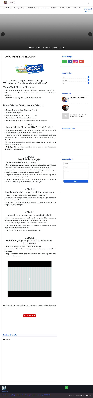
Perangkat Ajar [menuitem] (19, 8)
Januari (76, 80)
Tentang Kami (80, 395)
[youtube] (81, 61)
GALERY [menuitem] (53, 8)
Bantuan (88, 395)
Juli (76, 77)
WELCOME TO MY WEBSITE (78, 98)
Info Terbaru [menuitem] (7, 8)
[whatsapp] (64, 61)
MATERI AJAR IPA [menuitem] (64, 8)
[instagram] (75, 61)
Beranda (71, 395)
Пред (3, 34)
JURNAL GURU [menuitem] (77, 8)
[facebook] (70, 61)
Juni (76, 83)
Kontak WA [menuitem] (44, 8)
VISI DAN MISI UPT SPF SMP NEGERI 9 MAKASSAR (78, 115)
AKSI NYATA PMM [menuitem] (31, 8)
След (90, 34)
